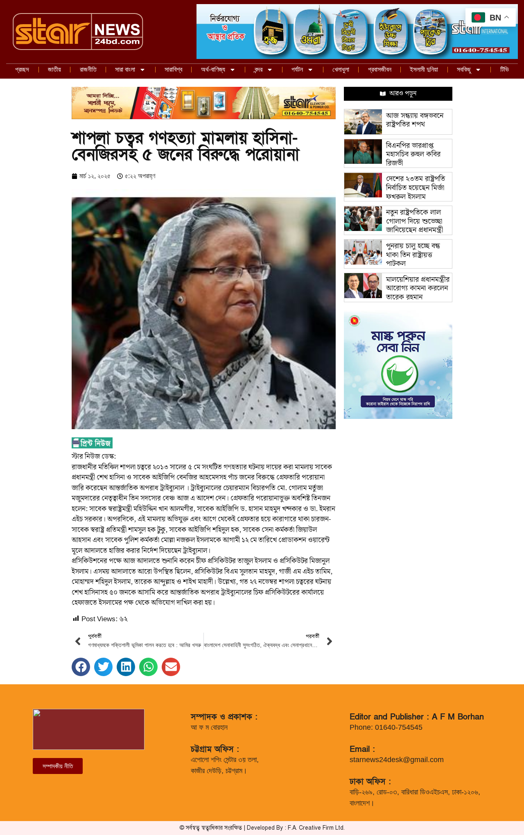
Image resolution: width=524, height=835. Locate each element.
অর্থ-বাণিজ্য (213, 69)
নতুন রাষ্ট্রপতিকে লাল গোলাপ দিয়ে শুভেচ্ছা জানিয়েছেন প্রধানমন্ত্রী (414, 221)
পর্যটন (297, 69)
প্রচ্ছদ (22, 69)
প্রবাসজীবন (379, 69)
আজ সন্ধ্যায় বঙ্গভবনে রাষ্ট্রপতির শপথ (414, 120)
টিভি (504, 69)
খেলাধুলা (340, 69)
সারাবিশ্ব (173, 69)
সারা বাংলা (125, 69)
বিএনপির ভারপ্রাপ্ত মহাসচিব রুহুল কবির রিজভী (413, 154)
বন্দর (258, 69)
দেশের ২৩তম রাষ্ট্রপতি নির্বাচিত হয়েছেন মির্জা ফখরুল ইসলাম (415, 187)
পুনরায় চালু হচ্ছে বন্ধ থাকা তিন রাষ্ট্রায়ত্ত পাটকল (413, 254)
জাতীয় (54, 69)
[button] (81, 667)
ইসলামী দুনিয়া (424, 69)
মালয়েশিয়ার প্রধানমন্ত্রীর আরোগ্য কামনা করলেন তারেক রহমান (417, 288)
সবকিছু (464, 69)
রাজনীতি (88, 69)
